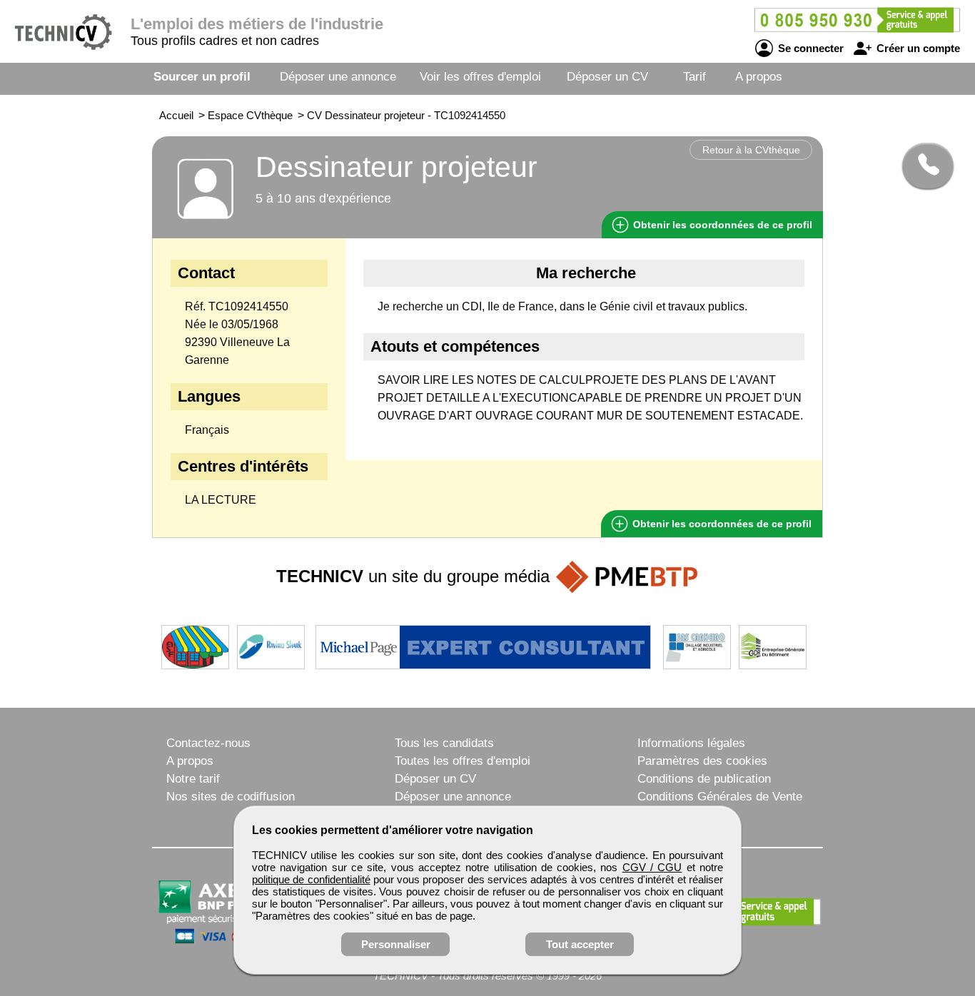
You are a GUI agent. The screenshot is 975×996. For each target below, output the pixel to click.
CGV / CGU (652, 867)
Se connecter (809, 48)
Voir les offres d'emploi (480, 76)
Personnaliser (395, 944)
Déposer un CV (607, 76)
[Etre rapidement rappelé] (922, 165)
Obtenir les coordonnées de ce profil (721, 523)
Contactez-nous (208, 743)
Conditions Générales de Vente (719, 796)
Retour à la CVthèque (751, 150)
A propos (758, 76)
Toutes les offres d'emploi (462, 761)
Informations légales (691, 743)
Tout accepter (580, 944)
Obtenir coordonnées (721, 224)
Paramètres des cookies (702, 761)
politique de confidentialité (311, 879)
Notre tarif (193, 779)
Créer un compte (917, 48)
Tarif (694, 76)
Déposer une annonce (338, 76)
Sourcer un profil (202, 76)
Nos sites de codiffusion (230, 796)
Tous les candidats (444, 743)
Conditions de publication (704, 779)
